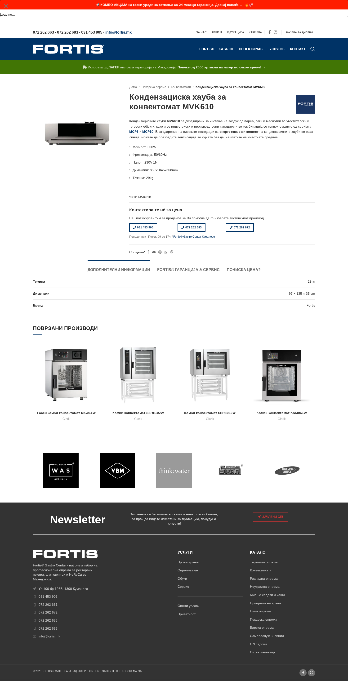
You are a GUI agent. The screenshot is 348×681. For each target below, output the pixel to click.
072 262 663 (48, 628)
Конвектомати (181, 87)
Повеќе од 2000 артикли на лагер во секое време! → (222, 67)
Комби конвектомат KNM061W (282, 413)
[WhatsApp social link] (166, 252)
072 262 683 (193, 227)
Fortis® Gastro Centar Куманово (194, 236)
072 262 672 (242, 227)
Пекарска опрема (154, 87)
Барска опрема (262, 627)
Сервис (183, 586)
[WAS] (61, 470)
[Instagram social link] (275, 32)
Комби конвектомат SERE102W (138, 413)
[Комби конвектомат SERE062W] (209, 375)
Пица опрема (260, 611)
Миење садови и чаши (267, 595)
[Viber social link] (172, 252)
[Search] (312, 49)
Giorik (66, 419)
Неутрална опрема (265, 586)
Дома (133, 87)
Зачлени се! (272, 517)
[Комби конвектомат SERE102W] (138, 375)
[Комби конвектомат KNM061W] (281, 375)
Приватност (187, 614)
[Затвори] (6, 6)
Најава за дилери (299, 32)
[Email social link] (154, 252)
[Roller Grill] (287, 470)
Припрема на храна (265, 603)
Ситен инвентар (262, 652)
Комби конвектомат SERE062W (210, 413)
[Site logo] (68, 49)
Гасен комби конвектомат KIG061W (66, 413)
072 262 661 (48, 604)
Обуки (182, 578)
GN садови (258, 644)
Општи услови (189, 606)
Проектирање (188, 562)
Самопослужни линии (267, 636)
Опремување (188, 570)
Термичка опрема (264, 562)
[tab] (119, 267)
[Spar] (230, 470)
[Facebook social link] (269, 32)
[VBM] (117, 470)
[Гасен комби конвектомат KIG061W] (66, 375)
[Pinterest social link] (160, 252)
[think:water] (174, 470)
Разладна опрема (264, 578)
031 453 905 (145, 227)
